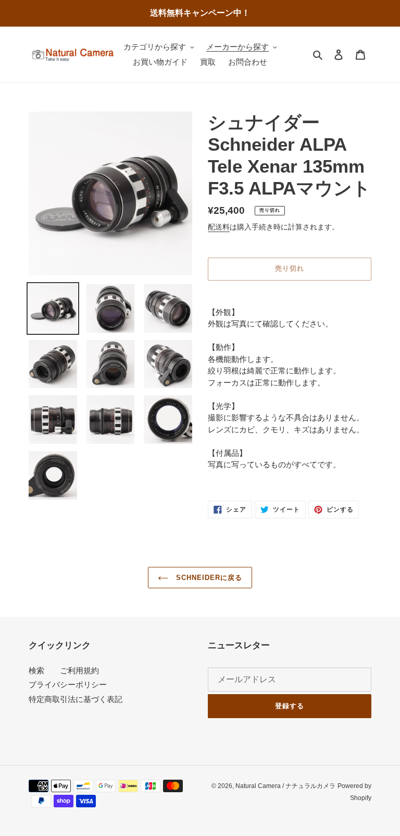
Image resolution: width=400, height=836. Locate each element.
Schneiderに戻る (208, 577)
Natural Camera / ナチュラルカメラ (285, 786)
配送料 (219, 227)
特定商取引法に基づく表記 (75, 699)
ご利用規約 (79, 670)
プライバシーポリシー (68, 684)
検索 (36, 670)
